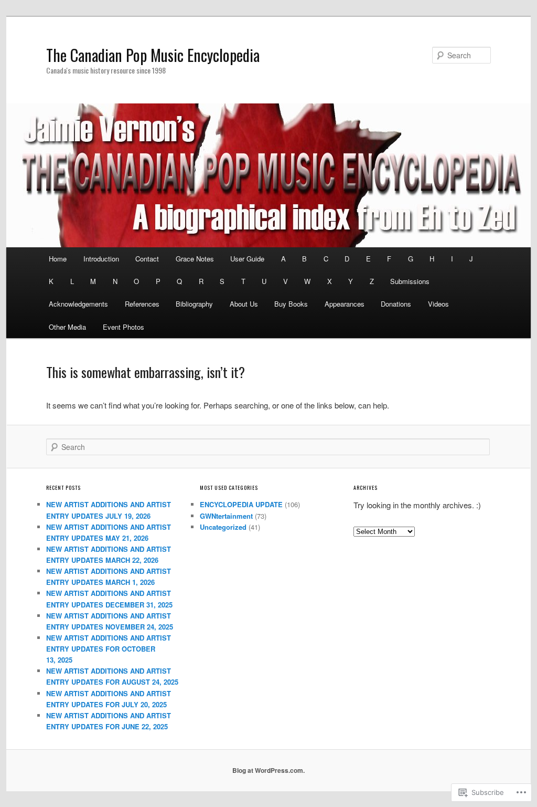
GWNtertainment (226, 516)
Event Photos (123, 327)
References (142, 304)
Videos (438, 304)
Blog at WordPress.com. (268, 770)
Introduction (101, 259)
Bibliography (194, 304)
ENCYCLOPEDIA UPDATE (241, 504)
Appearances (344, 304)
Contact (147, 259)
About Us (244, 304)
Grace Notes (195, 259)
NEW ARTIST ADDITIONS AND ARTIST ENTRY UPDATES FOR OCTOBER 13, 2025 (108, 649)
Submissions (409, 281)
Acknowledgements (78, 304)
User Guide (247, 259)
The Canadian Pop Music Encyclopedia (153, 55)
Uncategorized (223, 527)
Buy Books (291, 304)
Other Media (67, 327)
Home (58, 259)
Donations (396, 304)
